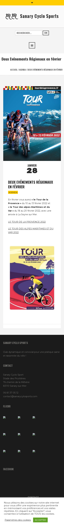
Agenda (22, 69)
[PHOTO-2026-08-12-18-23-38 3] (9, 456)
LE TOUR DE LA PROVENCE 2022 (27, 221)
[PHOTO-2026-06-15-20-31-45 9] (39, 456)
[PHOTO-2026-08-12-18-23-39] (24, 422)
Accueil (13, 69)
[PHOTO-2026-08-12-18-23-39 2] (24, 439)
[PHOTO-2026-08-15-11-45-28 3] (9, 422)
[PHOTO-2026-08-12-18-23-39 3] (39, 439)
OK (45, 33)
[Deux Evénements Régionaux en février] (32, 123)
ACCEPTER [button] (40, 520)
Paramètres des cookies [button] (18, 520)
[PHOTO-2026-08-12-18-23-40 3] (39, 422)
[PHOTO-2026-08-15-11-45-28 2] (9, 439)
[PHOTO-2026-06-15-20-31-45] (24, 456)
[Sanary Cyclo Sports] (32, 16)
